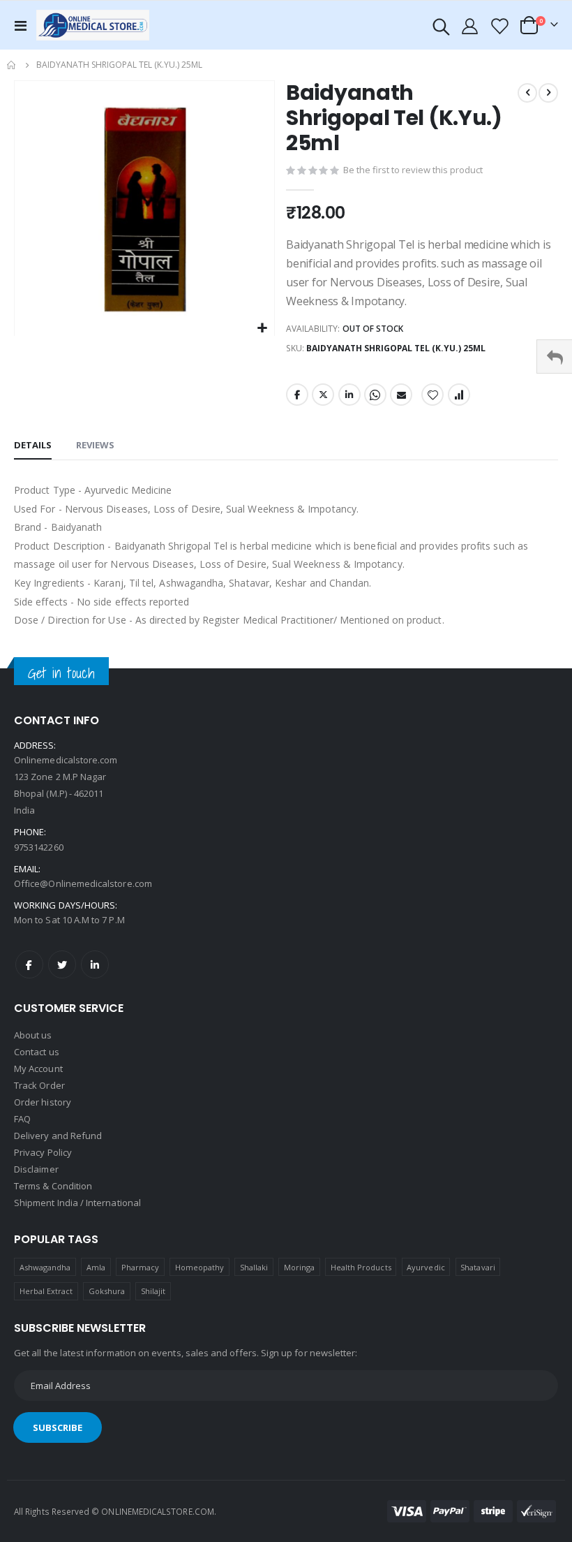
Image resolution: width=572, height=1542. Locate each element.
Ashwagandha (45, 1267)
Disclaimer (36, 1169)
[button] (262, 328)
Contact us (36, 1051)
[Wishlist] (499, 25)
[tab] (33, 446)
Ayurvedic (426, 1267)
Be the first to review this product (413, 169)
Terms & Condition (53, 1186)
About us (33, 1035)
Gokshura (107, 1291)
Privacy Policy (43, 1152)
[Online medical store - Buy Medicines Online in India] (95, 25)
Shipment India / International (77, 1202)
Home (12, 65)
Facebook (297, 394)
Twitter (323, 394)
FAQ (22, 1119)
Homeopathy (200, 1267)
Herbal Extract (46, 1291)
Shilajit (153, 1291)
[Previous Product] (527, 93)
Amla (95, 1267)
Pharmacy (140, 1267)
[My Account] (470, 25)
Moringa (299, 1267)
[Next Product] (548, 93)
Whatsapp (375, 394)
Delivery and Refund (58, 1135)
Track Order (39, 1085)
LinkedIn (349, 394)
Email (401, 394)
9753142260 (38, 847)
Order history (42, 1102)
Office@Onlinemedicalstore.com (83, 883)
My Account (38, 1068)
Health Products (361, 1267)
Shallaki (254, 1267)
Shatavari (477, 1267)
